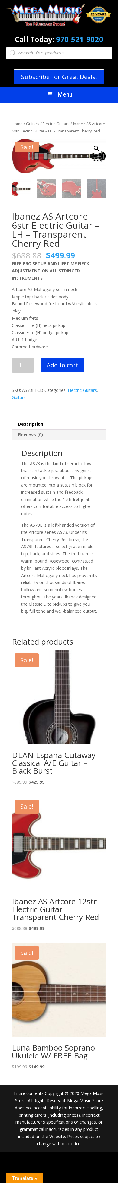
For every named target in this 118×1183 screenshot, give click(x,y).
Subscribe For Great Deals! (59, 77)
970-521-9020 (79, 39)
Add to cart (62, 365)
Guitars (32, 123)
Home (17, 123)
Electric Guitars (56, 123)
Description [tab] (30, 424)
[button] (96, 148)
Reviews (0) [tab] (30, 434)
